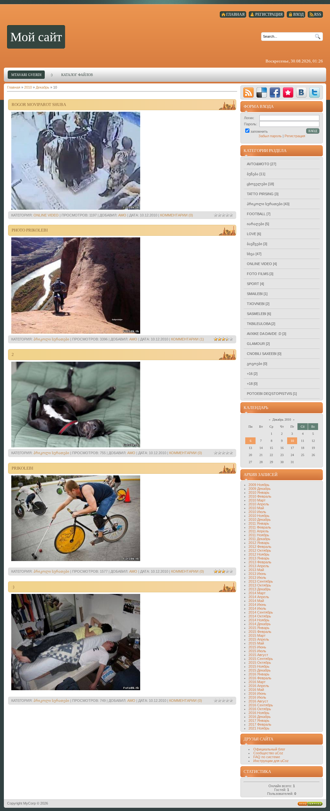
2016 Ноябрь (258, 713)
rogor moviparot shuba (39, 104)
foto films (257, 274)
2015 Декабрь (259, 670)
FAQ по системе (266, 757)
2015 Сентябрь (260, 659)
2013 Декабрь (259, 589)
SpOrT (253, 284)
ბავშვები (254, 244)
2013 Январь (258, 558)
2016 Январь (258, 674)
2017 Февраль (259, 724)
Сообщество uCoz (268, 753)
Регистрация (295, 136)
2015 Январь (258, 628)
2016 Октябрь (259, 709)
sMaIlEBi (255, 294)
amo (122, 215)
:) (13, 586)
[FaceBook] (275, 92)
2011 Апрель (258, 531)
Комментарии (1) (187, 339)
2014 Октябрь (259, 616)
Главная (13, 87)
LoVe (251, 234)
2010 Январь (258, 492)
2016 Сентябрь (260, 705)
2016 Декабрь (259, 717)
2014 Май (256, 601)
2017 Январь (258, 720)
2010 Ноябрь (258, 516)
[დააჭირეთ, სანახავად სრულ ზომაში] (75, 208)
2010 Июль (257, 512)
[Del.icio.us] (262, 92)
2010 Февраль (259, 496)
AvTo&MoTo (258, 164)
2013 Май (256, 570)
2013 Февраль (259, 562)
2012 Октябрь (259, 550)
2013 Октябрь (259, 585)
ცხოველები (257, 184)
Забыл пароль (270, 136)
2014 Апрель (258, 597)
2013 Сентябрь (260, 581)
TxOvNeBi (256, 304)
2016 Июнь (257, 693)
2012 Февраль (259, 547)
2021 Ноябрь (258, 728)
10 (292, 441)
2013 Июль (257, 577)
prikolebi (22, 468)
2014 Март (257, 593)
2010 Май (256, 508)
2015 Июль (257, 651)
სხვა (251, 254)
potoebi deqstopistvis (269, 394)
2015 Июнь (257, 647)
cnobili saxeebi (262, 354)
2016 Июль (257, 697)
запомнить (259, 131)
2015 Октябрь (259, 662)
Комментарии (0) (176, 215)
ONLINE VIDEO (46, 215)
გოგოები (254, 364)
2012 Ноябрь (258, 554)
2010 (28, 87)
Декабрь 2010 (281, 419)
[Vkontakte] (301, 92)
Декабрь (42, 87)
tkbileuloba (258, 324)
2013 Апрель (258, 566)
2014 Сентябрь (260, 612)
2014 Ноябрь (258, 620)
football (256, 214)
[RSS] (248, 92)
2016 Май (256, 690)
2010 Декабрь (259, 519)
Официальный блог (269, 749)
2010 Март (257, 500)
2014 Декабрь (259, 624)
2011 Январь (258, 523)
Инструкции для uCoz (271, 761)
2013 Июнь (257, 574)
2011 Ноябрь (258, 535)
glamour (256, 344)
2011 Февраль (259, 527)
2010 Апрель (258, 504)
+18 (250, 384)
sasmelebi (256, 314)
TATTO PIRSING (260, 194)
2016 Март (257, 682)
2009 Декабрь (259, 489)
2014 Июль (257, 608)
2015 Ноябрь (258, 666)
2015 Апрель (258, 639)
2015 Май (256, 643)
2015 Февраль (259, 632)
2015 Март (257, 635)
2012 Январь (258, 543)
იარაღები (255, 224)
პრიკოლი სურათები (51, 339)
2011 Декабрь (259, 539)
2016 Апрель (258, 686)
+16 (250, 374)
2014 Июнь (257, 604)
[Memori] (288, 92)
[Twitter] (314, 92)
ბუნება (252, 174)
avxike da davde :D (264, 334)
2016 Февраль (259, 678)
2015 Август (258, 655)
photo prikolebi (30, 230)
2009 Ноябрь (258, 485)
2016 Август (258, 701)
